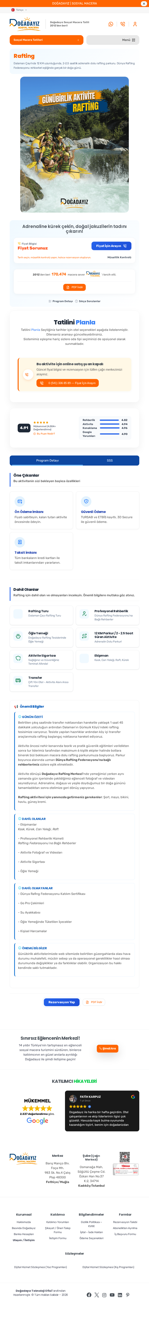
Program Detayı (63, 301)
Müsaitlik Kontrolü (119, 257)
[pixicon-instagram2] (104, 1295)
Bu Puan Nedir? (46, 433)
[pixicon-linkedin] (120, 1295)
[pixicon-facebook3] (89, 1295)
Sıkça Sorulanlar (89, 301)
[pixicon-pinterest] (128, 1295)
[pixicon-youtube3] (112, 1295)
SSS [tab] (110, 460)
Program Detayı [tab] (47, 460)
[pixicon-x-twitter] (96, 1295)
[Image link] (125, 1158)
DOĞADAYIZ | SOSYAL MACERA (74, 3)
